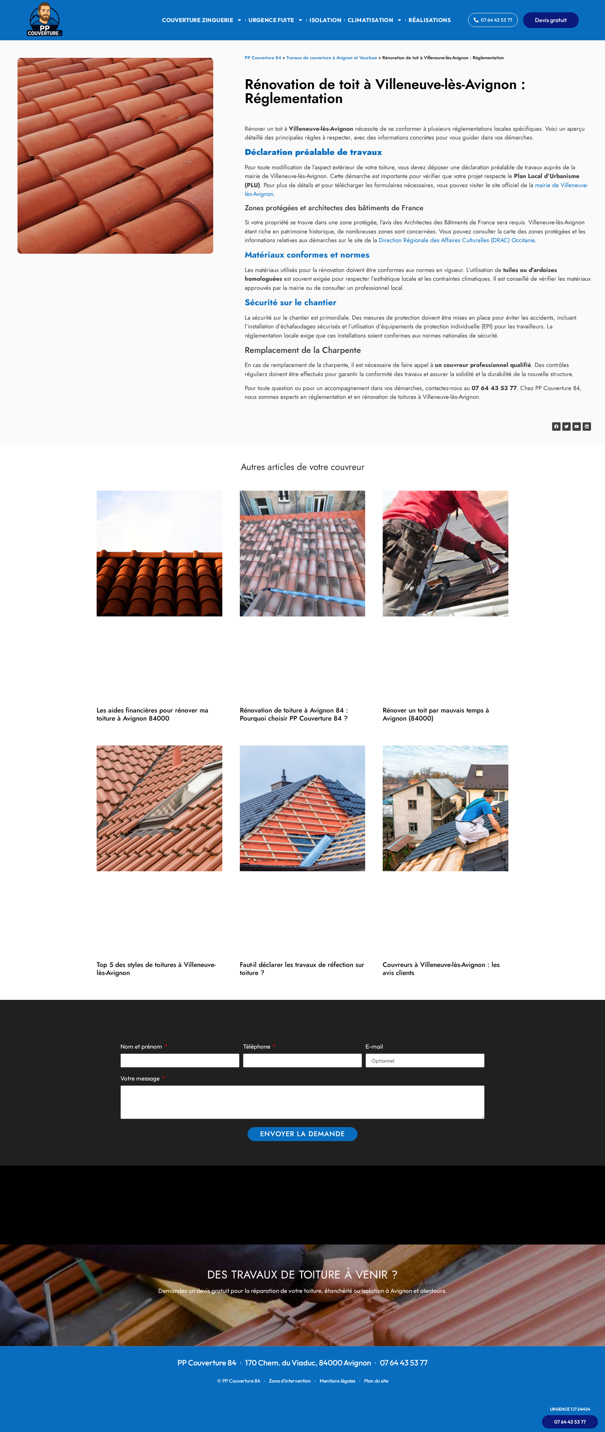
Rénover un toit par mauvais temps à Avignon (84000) (436, 714)
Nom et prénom (142, 1046)
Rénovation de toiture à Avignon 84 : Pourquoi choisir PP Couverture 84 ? (294, 714)
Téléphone (257, 1046)
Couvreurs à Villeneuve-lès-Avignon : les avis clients (441, 968)
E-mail (374, 1046)
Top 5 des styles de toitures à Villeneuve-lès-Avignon (156, 968)
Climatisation (370, 19)
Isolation (325, 19)
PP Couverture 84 (263, 57)
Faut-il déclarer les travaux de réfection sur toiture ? (302, 968)
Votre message (140, 1078)
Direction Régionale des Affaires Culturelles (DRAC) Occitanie (457, 240)
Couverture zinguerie (197, 19)
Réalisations (430, 19)
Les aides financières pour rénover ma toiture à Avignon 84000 (152, 714)
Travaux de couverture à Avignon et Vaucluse (331, 57)
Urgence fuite (271, 19)
